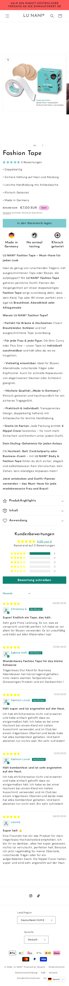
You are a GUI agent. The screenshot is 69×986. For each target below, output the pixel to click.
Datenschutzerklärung (26, 972)
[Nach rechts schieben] (43, 145)
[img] (11, 604)
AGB (43, 972)
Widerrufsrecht (57, 967)
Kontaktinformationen (28, 978)
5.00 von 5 (44, 541)
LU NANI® (18, 967)
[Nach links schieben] (26, 145)
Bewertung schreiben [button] (34, 580)
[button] (7, 16)
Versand (7, 213)
